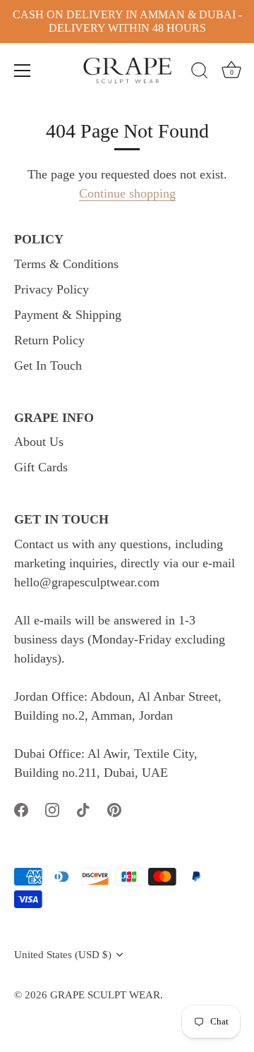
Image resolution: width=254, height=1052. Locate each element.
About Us (39, 442)
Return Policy (49, 340)
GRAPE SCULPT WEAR (105, 994)
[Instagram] (52, 809)
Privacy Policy (51, 289)
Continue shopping (127, 193)
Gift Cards (41, 467)
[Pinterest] (114, 809)
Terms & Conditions (66, 264)
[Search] (199, 72)
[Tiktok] (83, 809)
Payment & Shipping (67, 315)
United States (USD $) (62, 954)
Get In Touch (48, 365)
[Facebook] (21, 809)
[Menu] (22, 70)
